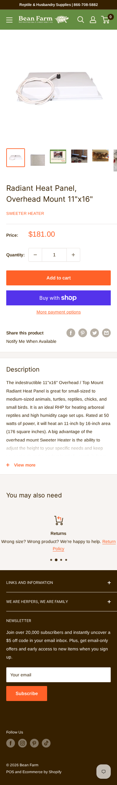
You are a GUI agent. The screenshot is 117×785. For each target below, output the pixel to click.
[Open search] (80, 19)
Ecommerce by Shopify (41, 772)
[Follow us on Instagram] (22, 743)
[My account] (93, 19)
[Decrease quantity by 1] (35, 254)
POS (10, 772)
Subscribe (27, 693)
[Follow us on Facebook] (10, 743)
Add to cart (58, 277)
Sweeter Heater (25, 213)
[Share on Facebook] (70, 332)
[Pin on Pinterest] (82, 332)
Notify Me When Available (31, 341)
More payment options (59, 311)
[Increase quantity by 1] (73, 254)
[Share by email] (106, 332)
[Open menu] (9, 19)
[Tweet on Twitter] (94, 332)
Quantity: (15, 254)
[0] (106, 19)
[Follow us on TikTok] (46, 743)
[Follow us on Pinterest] (34, 743)
